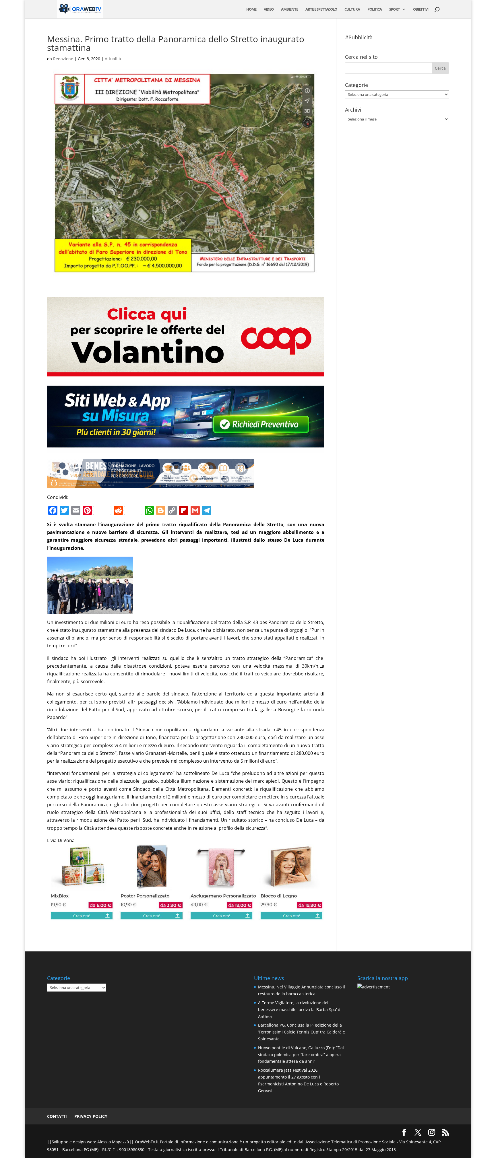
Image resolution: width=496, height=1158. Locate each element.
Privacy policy (90, 1116)
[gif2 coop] (185, 372)
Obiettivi (420, 9)
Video (269, 9)
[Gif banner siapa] (150, 484)
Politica (374, 9)
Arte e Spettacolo (321, 9)
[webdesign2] (185, 449)
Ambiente (289, 9)
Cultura (352, 9)
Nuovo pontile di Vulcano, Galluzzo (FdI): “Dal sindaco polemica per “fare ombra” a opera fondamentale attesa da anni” (301, 1054)
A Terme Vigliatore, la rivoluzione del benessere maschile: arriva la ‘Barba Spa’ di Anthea (300, 1009)
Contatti (57, 1116)
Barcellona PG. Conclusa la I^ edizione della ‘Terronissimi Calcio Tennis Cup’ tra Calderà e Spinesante (301, 1032)
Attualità (113, 58)
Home (251, 9)
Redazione (63, 58)
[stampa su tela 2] (185, 916)
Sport (394, 9)
